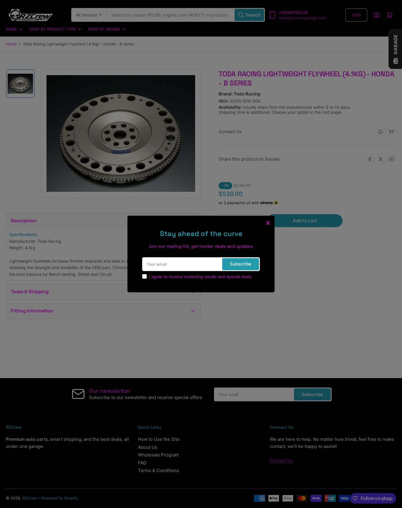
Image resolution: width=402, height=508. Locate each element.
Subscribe (240, 264)
